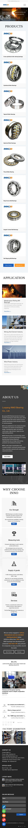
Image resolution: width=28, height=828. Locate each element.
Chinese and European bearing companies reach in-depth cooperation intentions (13, 691)
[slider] (11, 474)
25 (3, 724)
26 (5, 724)
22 (8, 722)
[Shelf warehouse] (21, 743)
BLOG (14, 662)
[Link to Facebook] (23, 826)
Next (23, 737)
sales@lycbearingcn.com (11, 756)
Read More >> (7, 311)
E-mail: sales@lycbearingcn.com (14, 1)
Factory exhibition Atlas (14, 730)
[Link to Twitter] (21, 826)
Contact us (6, 18)
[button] (4, 824)
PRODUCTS (14, 26)
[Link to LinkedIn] (25, 826)
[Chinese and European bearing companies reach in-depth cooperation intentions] (14, 679)
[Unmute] (24, 474)
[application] (14, 468)
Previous (5, 737)
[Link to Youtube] (19, 826)
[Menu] (24, 5)
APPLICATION (14, 278)
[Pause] (3, 474)
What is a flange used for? (14, 710)
